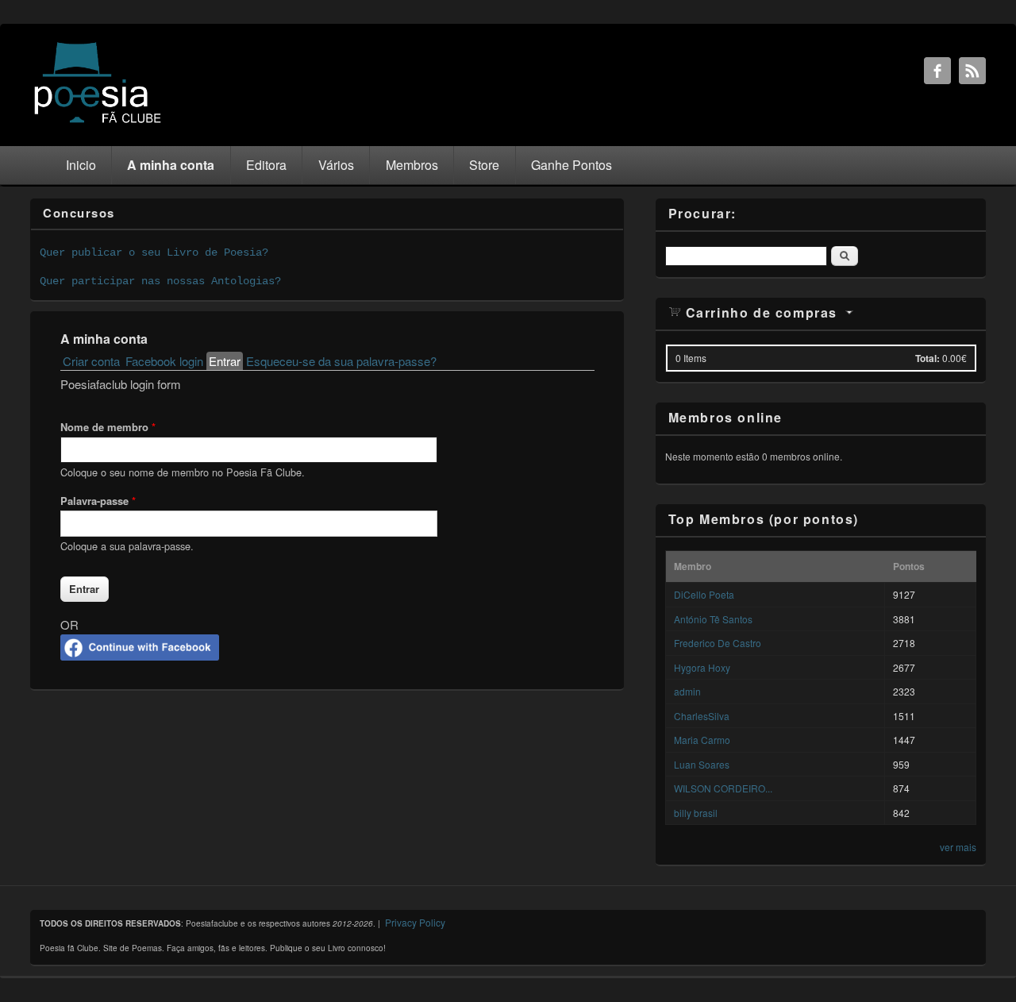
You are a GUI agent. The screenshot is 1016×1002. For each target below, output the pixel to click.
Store (484, 165)
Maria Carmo (702, 739)
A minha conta (170, 165)
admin (687, 691)
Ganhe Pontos (571, 165)
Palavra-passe (98, 500)
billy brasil (696, 812)
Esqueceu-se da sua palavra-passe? (341, 361)
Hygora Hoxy (702, 667)
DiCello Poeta (704, 594)
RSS (972, 70)
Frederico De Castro (717, 642)
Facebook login (164, 361)
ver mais (958, 847)
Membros (412, 165)
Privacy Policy (415, 922)
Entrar (226, 361)
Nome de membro (108, 426)
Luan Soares (701, 764)
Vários (336, 165)
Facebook (937, 70)
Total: (927, 358)
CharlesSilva (701, 716)
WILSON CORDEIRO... (723, 788)
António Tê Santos (713, 619)
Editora (266, 165)
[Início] (97, 122)
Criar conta (91, 361)
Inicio (81, 165)
